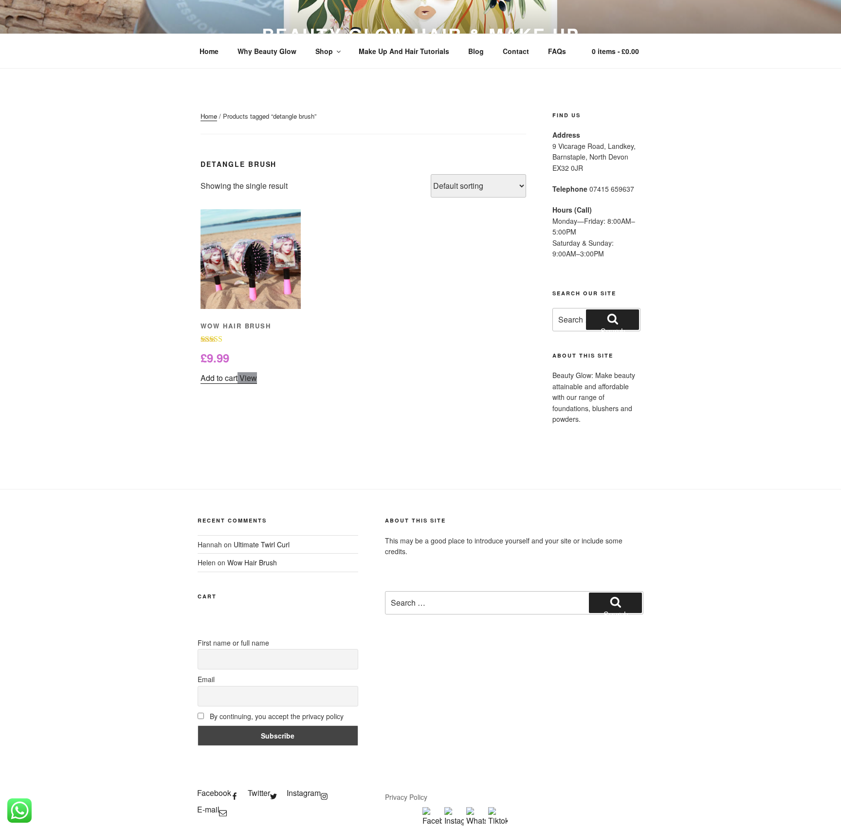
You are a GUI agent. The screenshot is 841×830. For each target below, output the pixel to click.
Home (209, 51)
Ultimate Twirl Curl (262, 544)
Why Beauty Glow (267, 51)
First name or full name (233, 643)
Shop (324, 51)
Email (206, 679)
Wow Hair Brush (252, 562)
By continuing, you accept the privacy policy (276, 716)
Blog (476, 51)
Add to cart (219, 377)
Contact (516, 51)
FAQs (557, 51)
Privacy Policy (406, 797)
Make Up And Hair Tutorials (404, 51)
